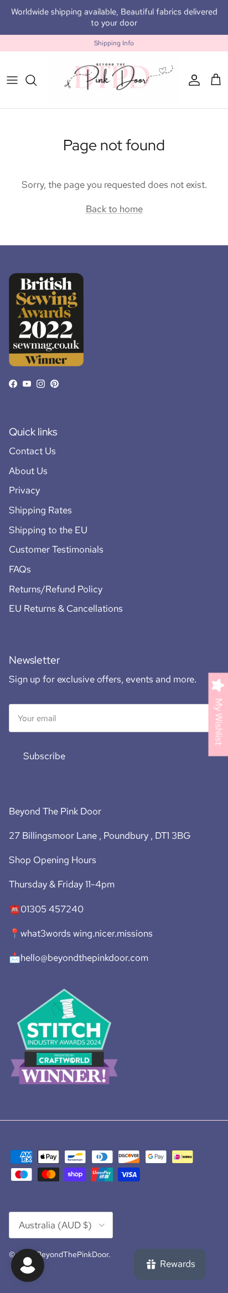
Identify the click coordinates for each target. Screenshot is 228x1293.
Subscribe (44, 756)
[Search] (36, 80)
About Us (28, 471)
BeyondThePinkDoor (72, 1254)
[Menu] (12, 80)
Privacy (24, 490)
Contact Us (32, 451)
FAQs (20, 569)
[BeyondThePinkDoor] (114, 80)
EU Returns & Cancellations (66, 608)
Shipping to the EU (48, 530)
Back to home (114, 209)
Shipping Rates (40, 510)
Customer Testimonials (56, 549)
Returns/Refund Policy (55, 589)
